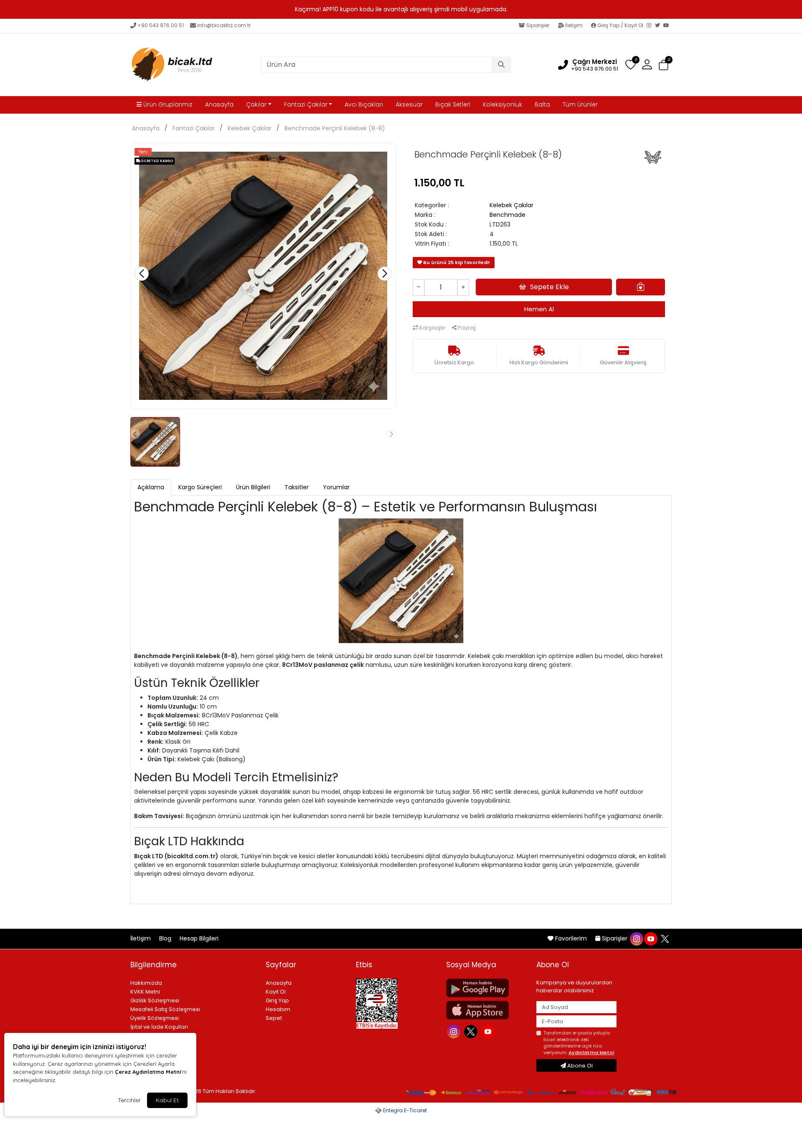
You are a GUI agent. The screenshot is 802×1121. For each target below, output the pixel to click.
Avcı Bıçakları (364, 104)
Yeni (143, 152)
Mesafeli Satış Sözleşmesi (165, 1009)
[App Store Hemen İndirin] (486, 1010)
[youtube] (650, 938)
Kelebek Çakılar (250, 128)
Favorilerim (571, 938)
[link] (401, 9)
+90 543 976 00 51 (160, 25)
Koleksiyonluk (502, 104)
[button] (663, 65)
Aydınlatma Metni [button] (591, 1052)
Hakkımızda (146, 983)
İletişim (574, 25)
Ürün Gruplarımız (167, 104)
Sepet (274, 1018)
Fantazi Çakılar (305, 104)
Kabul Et (167, 1100)
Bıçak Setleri (452, 104)
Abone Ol (579, 1066)
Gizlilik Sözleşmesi (154, 1000)
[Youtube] (488, 1030)
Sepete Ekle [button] (549, 287)
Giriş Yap (277, 1000)
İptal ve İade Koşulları (159, 1027)
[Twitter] (659, 26)
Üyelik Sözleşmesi (154, 1018)
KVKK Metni (145, 992)
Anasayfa (219, 104)
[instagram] (636, 938)
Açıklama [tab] (150, 487)
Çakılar (256, 104)
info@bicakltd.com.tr (224, 25)
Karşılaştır (432, 328)
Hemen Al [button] (539, 309)
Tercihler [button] (129, 1100)
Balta (542, 104)
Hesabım (278, 1009)
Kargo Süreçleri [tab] (200, 487)
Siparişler (538, 25)
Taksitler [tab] (296, 487)
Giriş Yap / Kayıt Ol (620, 25)
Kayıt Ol (276, 992)
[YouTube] (667, 26)
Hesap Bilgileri (199, 938)
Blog (166, 938)
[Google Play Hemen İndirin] (486, 988)
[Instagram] (651, 26)
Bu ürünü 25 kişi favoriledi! (456, 262)
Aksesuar (409, 104)
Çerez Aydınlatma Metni (148, 1071)
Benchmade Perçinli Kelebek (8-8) (334, 128)
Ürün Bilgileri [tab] (253, 487)
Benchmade (507, 215)
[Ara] (501, 64)
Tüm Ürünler (580, 104)
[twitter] (664, 938)
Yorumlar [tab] (336, 487)
